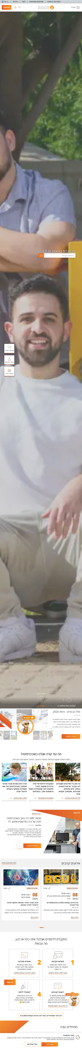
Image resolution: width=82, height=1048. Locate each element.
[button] (75, 7)
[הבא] (63, 700)
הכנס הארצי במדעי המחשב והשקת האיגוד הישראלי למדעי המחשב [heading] (22, 904)
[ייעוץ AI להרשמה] (73, 1000)
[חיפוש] (19, 7)
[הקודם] (74, 700)
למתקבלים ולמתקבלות (45, 798)
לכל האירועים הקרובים (72, 798)
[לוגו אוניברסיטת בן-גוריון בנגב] (46, 7)
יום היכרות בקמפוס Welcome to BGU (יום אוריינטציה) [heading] (63, 904)
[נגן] (69, 700)
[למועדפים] (15, 7)
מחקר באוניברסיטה (20, 798)
